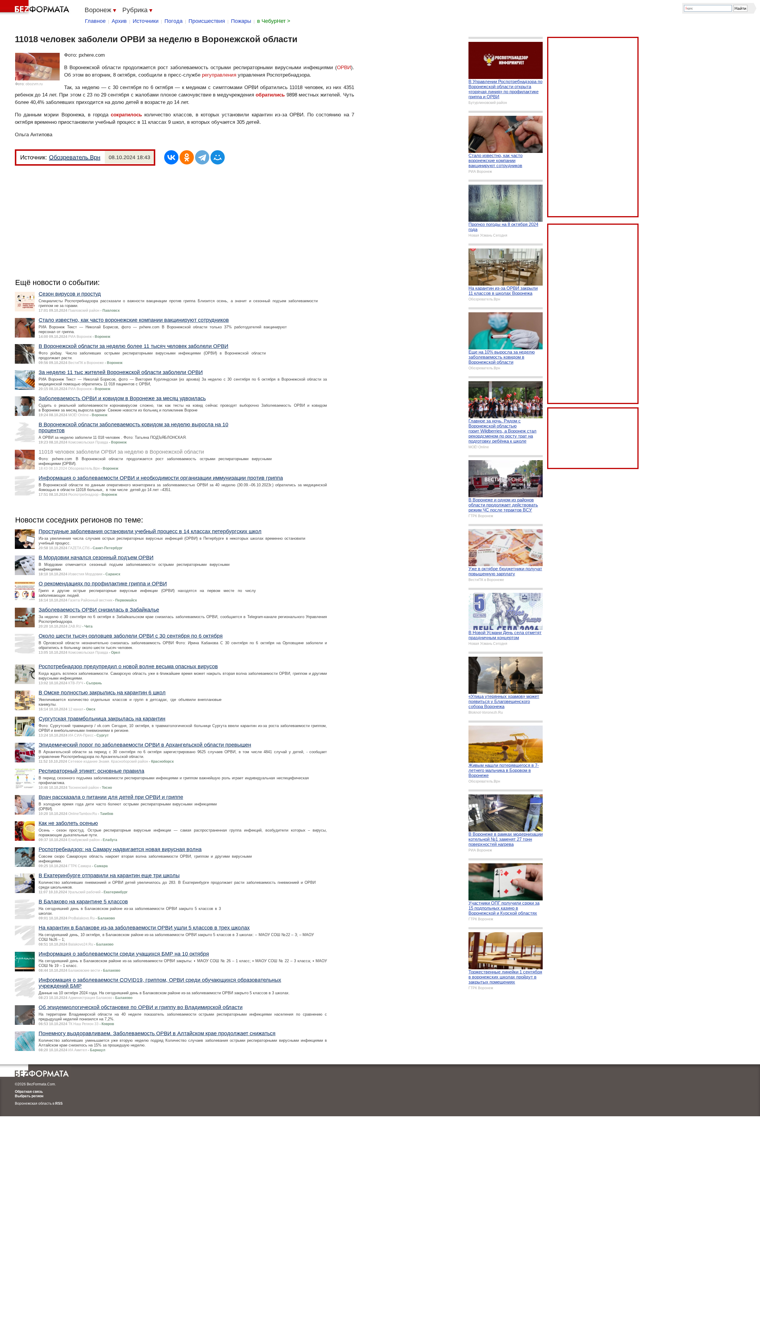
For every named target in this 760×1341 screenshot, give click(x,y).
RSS (59, 1103)
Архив (119, 21)
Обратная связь (29, 1092)
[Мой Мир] (217, 157)
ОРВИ (344, 67)
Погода (173, 21)
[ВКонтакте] (171, 157)
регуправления (219, 75)
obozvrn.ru (34, 84)
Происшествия (207, 21)
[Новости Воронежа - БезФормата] (35, 7)
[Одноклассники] (187, 157)
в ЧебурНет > (273, 21)
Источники (146, 21)
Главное (95, 21)
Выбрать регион (29, 1096)
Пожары (241, 21)
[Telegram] (202, 157)
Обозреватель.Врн (74, 157)
